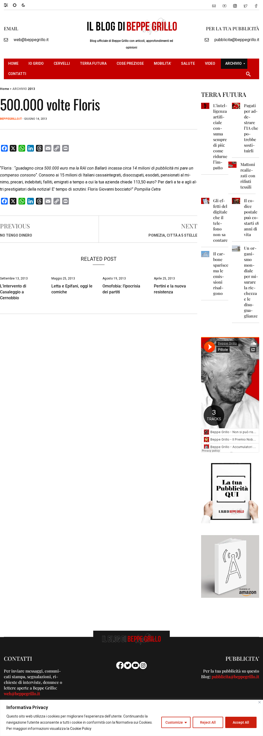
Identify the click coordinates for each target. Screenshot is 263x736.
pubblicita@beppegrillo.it (236, 39)
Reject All (208, 722)
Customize (174, 722)
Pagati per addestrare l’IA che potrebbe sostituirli (251, 128)
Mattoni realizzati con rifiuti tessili (247, 176)
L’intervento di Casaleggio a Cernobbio (13, 292)
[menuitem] (14, 64)
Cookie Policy (80, 728)
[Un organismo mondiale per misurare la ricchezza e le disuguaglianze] (236, 248)
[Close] (259, 702)
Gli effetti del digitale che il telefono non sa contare (220, 220)
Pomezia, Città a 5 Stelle (172, 235)
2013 (31, 89)
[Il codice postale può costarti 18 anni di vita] (236, 200)
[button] (8, 5)
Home (4, 89)
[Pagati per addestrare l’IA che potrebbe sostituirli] (236, 105)
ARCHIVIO (19, 89)
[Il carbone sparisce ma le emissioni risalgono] (205, 253)
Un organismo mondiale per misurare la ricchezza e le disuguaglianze (251, 282)
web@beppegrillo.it (31, 39)
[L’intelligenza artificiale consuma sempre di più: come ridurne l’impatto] (205, 105)
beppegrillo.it (11, 118)
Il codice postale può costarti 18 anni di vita (251, 217)
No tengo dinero (16, 235)
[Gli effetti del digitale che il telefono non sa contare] (205, 200)
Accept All (241, 722)
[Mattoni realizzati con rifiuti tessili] (232, 164)
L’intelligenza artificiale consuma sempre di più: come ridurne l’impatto (220, 136)
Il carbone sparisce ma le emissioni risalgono (220, 273)
